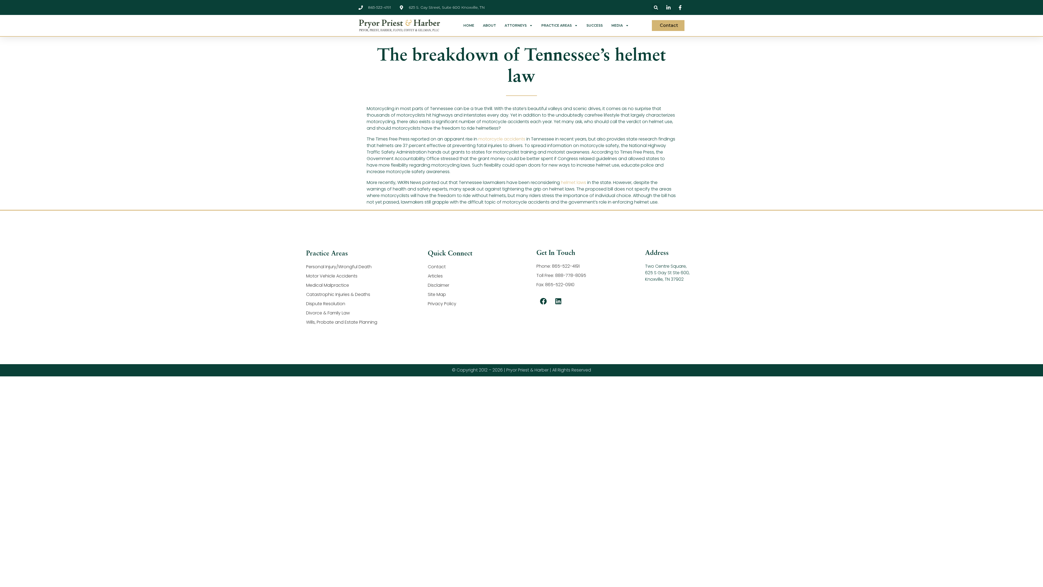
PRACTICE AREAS (556, 25)
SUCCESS (594, 25)
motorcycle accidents (501, 139)
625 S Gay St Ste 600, (667, 273)
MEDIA (617, 25)
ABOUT (489, 25)
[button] (656, 7)
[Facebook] (543, 301)
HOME (468, 25)
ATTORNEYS (516, 25)
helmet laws (573, 182)
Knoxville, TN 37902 (664, 279)
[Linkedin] (558, 301)
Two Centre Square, (666, 266)
